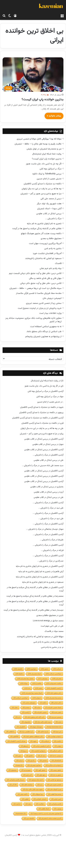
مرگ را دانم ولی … (53, 218)
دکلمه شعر (23, 794)
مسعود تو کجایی (54, 780)
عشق (44, 669)
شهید (33, 741)
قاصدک (58, 263)
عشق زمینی (56, 770)
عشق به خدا (56, 775)
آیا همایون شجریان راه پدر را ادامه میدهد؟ (46, 813)
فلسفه (18, 669)
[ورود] (15, 15)
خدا (27, 688)
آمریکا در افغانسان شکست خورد (47, 253)
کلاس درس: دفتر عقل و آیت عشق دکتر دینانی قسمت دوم (35, 273)
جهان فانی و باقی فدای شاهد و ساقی (45, 278)
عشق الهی (40, 770)
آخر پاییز (28, 775)
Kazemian (21, 813)
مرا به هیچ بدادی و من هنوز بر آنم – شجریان (41, 193)
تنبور (18, 755)
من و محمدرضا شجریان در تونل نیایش (44, 149)
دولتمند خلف (27, 784)
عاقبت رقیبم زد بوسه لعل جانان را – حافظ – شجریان (38, 144)
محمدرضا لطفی (54, 794)
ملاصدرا (37, 683)
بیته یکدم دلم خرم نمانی (51, 268)
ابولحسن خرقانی (21, 698)
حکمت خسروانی (53, 683)
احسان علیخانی (40, 799)
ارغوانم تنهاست (54, 736)
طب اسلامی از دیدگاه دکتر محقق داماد (44, 331)
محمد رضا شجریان (25, 678)
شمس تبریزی (55, 717)
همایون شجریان (34, 765)
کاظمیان (21, 727)
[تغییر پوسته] (9, 15)
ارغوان (37, 698)
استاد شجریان (34, 674)
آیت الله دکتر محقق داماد (34, 717)
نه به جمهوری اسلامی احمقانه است (46, 326)
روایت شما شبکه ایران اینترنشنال (47, 154)
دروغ (23, 751)
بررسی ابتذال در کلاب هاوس (49, 213)
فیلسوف (26, 722)
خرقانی (45, 741)
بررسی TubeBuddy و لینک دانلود (47, 173)
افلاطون (14, 736)
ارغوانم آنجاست (38, 751)
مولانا (24, 683)
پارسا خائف (43, 731)
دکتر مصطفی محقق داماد (33, 736)
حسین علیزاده (41, 712)
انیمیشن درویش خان (52, 298)
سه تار (41, 755)
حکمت (57, 741)
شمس (43, 760)
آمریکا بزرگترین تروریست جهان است (45, 243)
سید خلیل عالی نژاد (43, 722)
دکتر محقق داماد (54, 693)
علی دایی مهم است (49, 626)
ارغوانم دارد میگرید (53, 765)
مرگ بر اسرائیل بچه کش (51, 168)
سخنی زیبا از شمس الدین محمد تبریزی (44, 303)
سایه (37, 707)
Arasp (19, 765)
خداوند (17, 804)
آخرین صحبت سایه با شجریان (50, 818)
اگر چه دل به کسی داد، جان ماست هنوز (44, 163)
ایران (20, 760)
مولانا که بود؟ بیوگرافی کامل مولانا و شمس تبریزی (39, 139)
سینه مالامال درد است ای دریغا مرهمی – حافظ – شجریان (35, 288)
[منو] (62, 15)
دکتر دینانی (56, 702)
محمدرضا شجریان (53, 698)
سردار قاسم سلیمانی (15, 780)
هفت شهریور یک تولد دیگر (49, 203)
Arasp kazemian (54, 727)
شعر (38, 688)
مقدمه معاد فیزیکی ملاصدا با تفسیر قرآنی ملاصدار (39, 293)
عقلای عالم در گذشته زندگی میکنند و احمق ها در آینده (37, 228)
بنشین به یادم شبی (53, 248)
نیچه (28, 804)
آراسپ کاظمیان (57, 391)
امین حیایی (56, 799)
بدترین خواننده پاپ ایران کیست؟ (42, 99)
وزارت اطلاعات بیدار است (50, 313)
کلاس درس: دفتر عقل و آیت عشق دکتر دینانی (41, 283)
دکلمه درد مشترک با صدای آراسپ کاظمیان (43, 183)
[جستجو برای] (4, 15)
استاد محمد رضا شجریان (32, 693)
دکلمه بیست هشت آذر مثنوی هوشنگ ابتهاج (41, 233)
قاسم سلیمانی (55, 804)
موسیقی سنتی (29, 702)
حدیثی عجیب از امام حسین (49, 178)
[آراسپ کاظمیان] (51, 6)
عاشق (29, 755)
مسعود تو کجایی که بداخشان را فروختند (43, 258)
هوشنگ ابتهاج (36, 727)
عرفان (57, 669)
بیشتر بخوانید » (54, 116)
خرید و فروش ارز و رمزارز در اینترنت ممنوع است (40, 308)
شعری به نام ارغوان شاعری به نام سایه (44, 223)
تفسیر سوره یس (54, 784)
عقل (15, 707)
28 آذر (13, 784)
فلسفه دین (29, 818)
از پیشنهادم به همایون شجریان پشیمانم (43, 336)
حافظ (19, 674)
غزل (58, 722)
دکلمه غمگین (55, 751)
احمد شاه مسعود (36, 780)
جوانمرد (31, 669)
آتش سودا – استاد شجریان (49, 208)
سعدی (26, 707)
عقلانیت (40, 804)
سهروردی (26, 770)
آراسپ (25, 712)
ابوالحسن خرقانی (53, 674)
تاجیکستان (56, 760)
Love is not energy (41, 620)
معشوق (12, 770)
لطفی (25, 799)
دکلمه (43, 702)
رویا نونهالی (38, 794)
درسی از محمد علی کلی (51, 198)
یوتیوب (57, 809)
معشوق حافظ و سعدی (51, 238)
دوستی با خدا (55, 755)
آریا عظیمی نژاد (26, 731)
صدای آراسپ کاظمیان (16, 741)
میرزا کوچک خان (54, 789)
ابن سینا (57, 731)
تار (18, 717)
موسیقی (42, 678)
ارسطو (24, 746)
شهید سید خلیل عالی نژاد (32, 789)
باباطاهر (10, 731)
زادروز (31, 760)
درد (40, 784)
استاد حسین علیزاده (53, 707)
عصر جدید (56, 712)
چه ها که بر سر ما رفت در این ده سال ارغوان (42, 188)
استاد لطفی (44, 809)
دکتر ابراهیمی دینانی (41, 746)
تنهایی (58, 746)
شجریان (57, 678)
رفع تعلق (41, 775)
